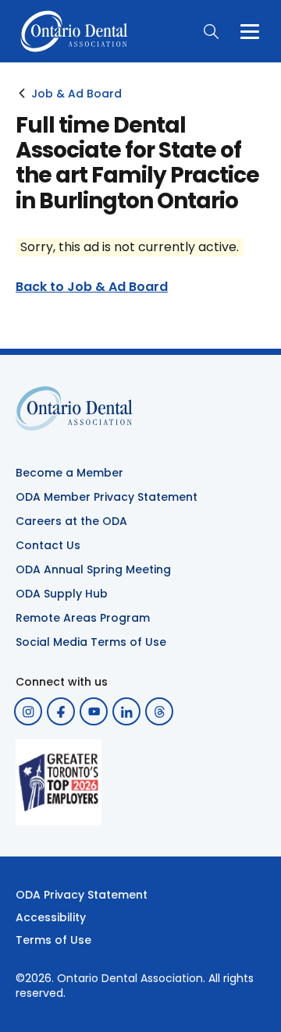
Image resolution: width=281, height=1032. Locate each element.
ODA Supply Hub (62, 593)
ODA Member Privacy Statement (106, 497)
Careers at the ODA (71, 521)
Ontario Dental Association (130, 978)
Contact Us (48, 545)
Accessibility (51, 917)
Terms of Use (53, 940)
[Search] (210, 31)
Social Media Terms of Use (91, 642)
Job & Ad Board (76, 93)
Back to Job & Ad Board (92, 287)
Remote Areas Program (83, 618)
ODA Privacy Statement (82, 895)
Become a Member (69, 473)
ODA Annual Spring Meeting (93, 569)
